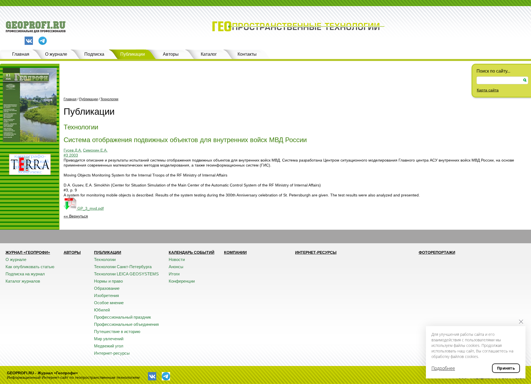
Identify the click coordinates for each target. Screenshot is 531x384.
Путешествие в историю (117, 331)
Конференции (182, 281)
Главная (20, 54)
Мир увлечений (108, 338)
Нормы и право (108, 281)
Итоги (174, 274)
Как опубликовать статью (30, 266)
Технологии (109, 99)
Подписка (94, 54)
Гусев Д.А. (73, 150)
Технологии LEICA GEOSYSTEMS (126, 274)
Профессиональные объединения (126, 324)
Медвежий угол (108, 346)
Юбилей (102, 310)
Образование (106, 288)
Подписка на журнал (25, 274)
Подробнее (443, 368)
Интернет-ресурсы (112, 353)
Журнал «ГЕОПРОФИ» (28, 252)
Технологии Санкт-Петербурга (123, 266)
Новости (177, 259)
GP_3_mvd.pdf (90, 208)
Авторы (171, 54)
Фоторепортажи (437, 252)
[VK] (29, 41)
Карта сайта (488, 90)
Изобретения (106, 295)
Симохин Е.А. (95, 150)
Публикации (132, 54)
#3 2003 (71, 155)
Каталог (209, 54)
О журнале (56, 54)
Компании (235, 252)
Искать (525, 80)
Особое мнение (109, 302)
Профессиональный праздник (122, 317)
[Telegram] (42, 41)
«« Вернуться (76, 216)
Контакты (247, 54)
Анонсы (176, 266)
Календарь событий (191, 252)
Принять (506, 368)
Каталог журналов (23, 281)
